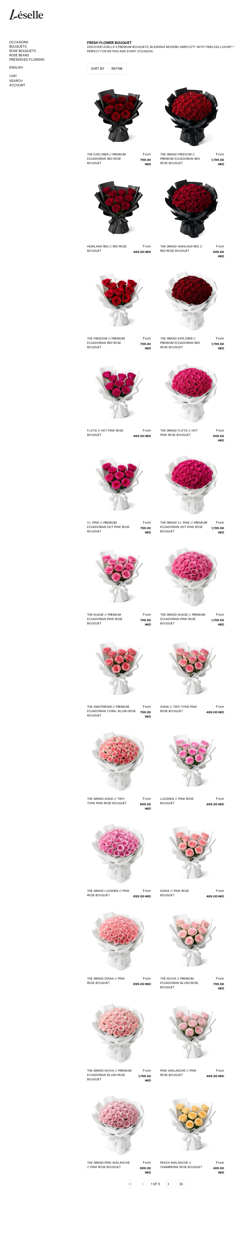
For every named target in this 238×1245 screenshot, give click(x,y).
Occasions (18, 42)
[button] (168, 1184)
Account (17, 85)
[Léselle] (26, 14)
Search (15, 80)
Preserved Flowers (26, 59)
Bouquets (18, 46)
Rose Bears (19, 55)
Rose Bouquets (22, 51)
